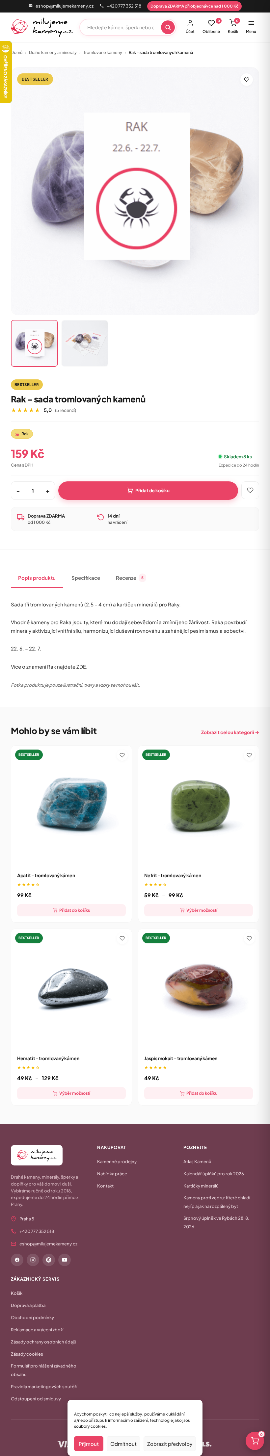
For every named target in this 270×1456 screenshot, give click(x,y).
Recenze (130, 578)
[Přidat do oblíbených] (246, 79)
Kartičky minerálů (201, 1185)
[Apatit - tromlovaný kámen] (71, 806)
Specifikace (85, 578)
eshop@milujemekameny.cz (65, 6)
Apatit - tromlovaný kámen (46, 875)
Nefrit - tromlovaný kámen (172, 875)
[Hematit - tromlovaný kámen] (71, 989)
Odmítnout (123, 1444)
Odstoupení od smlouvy (36, 1398)
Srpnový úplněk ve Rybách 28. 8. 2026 (216, 1222)
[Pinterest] (48, 1260)
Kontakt (105, 1185)
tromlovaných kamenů (56, 604)
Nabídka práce (112, 1173)
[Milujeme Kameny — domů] (42, 27)
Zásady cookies (27, 1354)
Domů (16, 52)
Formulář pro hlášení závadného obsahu (43, 1370)
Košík (233, 26)
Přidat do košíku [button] (74, 910)
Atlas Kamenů (197, 1161)
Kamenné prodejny (117, 1161)
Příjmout (89, 1444)
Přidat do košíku (152, 490)
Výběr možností (201, 910)
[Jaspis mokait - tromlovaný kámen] (198, 989)
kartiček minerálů (137, 604)
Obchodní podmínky (32, 1317)
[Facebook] (17, 1260)
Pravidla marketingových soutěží (44, 1386)
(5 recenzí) (65, 410)
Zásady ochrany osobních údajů (43, 1341)
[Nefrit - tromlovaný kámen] (198, 806)
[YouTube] (64, 1260)
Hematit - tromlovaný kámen (48, 1058)
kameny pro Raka (51, 622)
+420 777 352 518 (124, 6)
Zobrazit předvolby (169, 1444)
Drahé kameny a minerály (53, 52)
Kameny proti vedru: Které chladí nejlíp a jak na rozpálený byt (216, 1202)
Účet (190, 31)
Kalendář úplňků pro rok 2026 (213, 1173)
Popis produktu (37, 578)
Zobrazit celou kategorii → (230, 732)
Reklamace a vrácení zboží (37, 1329)
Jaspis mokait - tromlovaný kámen (180, 1058)
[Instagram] (33, 1260)
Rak (22, 434)
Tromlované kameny (102, 52)
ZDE (81, 666)
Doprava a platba (28, 1305)
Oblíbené (211, 26)
